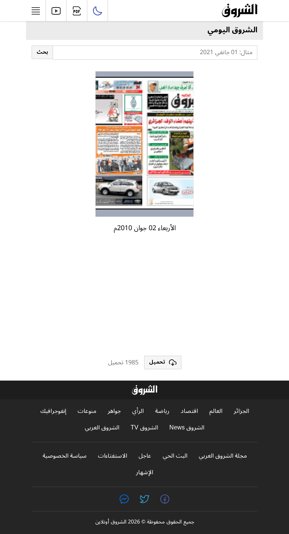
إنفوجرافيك (53, 411)
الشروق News (186, 428)
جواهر (114, 411)
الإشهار (144, 472)
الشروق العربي (102, 428)
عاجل (144, 456)
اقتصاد (189, 411)
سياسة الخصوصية (65, 456)
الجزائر (241, 411)
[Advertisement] (144, 297)
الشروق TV (144, 428)
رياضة (162, 411)
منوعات (87, 411)
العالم (215, 411)
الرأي (138, 411)
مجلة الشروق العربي (223, 456)
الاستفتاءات (112, 456)
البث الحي (175, 456)
